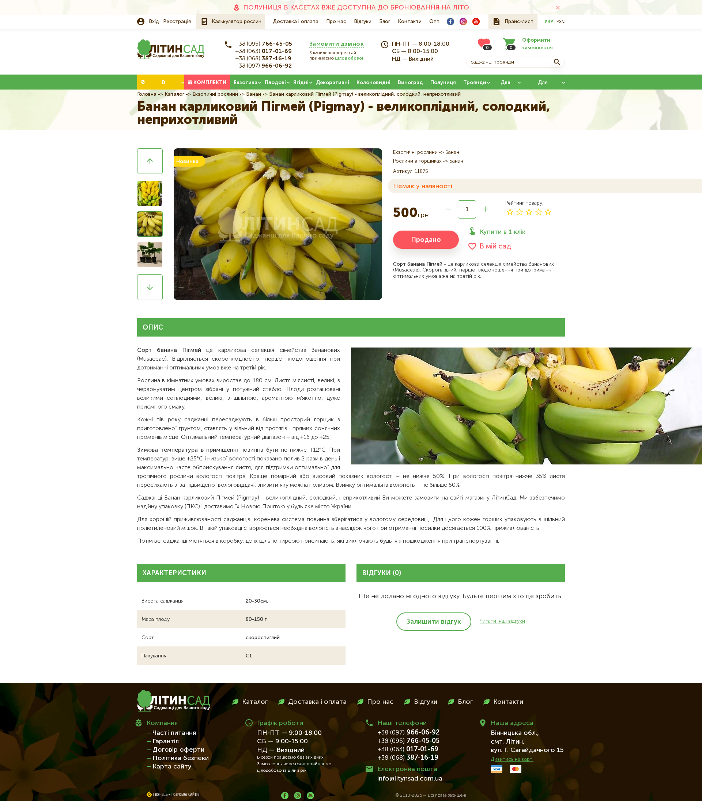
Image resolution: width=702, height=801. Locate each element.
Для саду (505, 85)
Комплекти (209, 82)
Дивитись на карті (512, 759)
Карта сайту (172, 766)
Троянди (474, 82)
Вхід (154, 21)
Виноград (410, 82)
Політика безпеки (180, 758)
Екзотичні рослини (215, 94)
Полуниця (443, 82)
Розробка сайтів (185, 795)
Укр (548, 21)
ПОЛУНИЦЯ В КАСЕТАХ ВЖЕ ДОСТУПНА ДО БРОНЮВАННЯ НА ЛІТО (356, 7)
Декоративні (332, 82)
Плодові (275, 82)
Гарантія (165, 741)
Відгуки (362, 21)
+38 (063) (263, 51)
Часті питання (174, 733)
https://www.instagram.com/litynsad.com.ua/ (463, 21)
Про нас (336, 21)
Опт (434, 21)
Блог (384, 21)
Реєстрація (177, 21)
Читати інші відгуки (502, 621)
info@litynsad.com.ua (409, 778)
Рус (560, 21)
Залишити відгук (434, 622)
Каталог (174, 94)
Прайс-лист (519, 21)
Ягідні (301, 82)
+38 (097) (263, 66)
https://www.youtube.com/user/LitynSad (476, 21)
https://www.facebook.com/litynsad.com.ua (450, 21)
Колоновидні (373, 82)
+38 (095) (263, 44)
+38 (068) (263, 59)
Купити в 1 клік (502, 232)
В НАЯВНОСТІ (163, 85)
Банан (253, 94)
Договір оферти (178, 750)
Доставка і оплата (295, 21)
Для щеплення (543, 85)
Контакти (410, 21)
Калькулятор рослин (236, 21)
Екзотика (245, 82)
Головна (146, 94)
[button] (150, 161)
